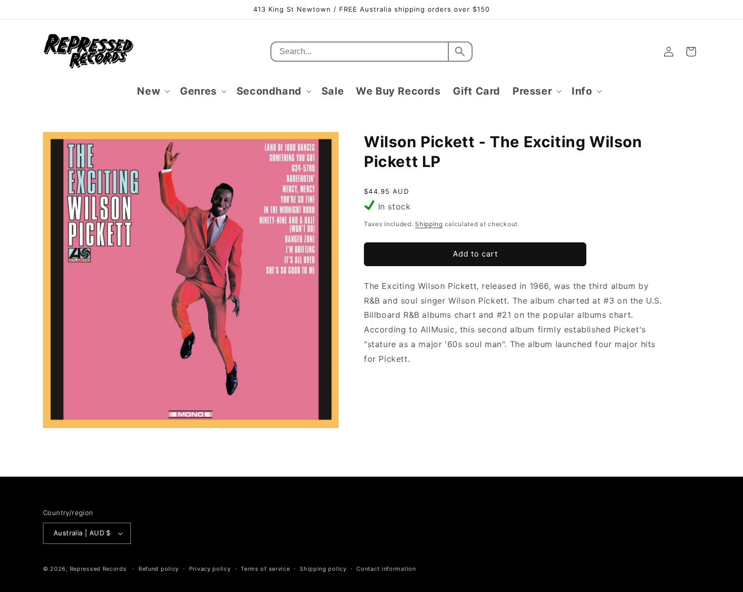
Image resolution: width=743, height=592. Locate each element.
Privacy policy (210, 568)
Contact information (385, 568)
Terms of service (265, 568)
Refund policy (158, 568)
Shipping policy (323, 568)
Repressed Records (98, 568)
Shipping (429, 224)
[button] (152, 91)
